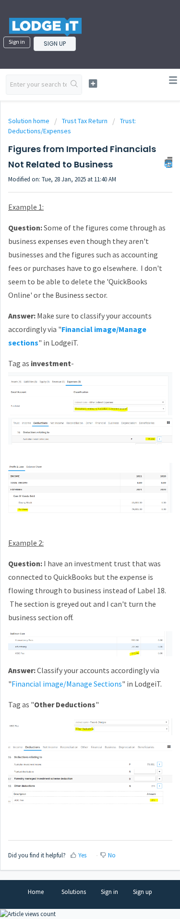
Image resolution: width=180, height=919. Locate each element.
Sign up (55, 43)
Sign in (17, 41)
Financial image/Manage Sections (67, 684)
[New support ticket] (92, 83)
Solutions (73, 892)
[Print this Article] (168, 162)
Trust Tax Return (85, 120)
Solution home (29, 120)
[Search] (74, 84)
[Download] (72, 461)
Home (36, 892)
